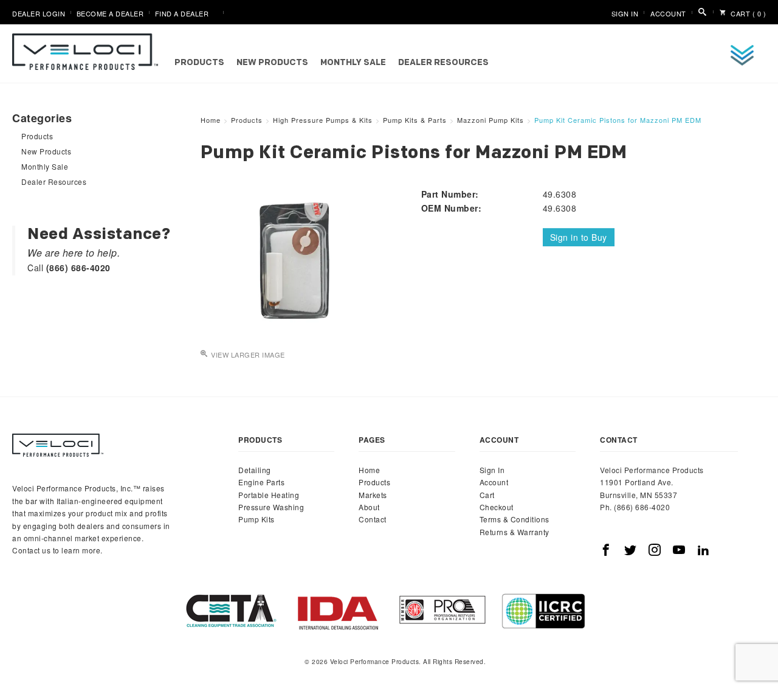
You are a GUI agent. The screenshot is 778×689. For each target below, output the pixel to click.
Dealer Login (38, 13)
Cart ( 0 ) (747, 13)
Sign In (625, 13)
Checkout (497, 507)
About (369, 507)
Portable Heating (268, 495)
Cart (487, 495)
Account (668, 13)
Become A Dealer (110, 13)
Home (369, 470)
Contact (373, 519)
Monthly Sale (353, 63)
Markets (373, 495)
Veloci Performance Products (88, 51)
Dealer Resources (443, 63)
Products (199, 63)
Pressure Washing (271, 507)
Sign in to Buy (578, 237)
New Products (272, 63)
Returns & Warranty (514, 532)
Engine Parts (261, 482)
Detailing (254, 470)
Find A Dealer (182, 13)
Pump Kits (256, 519)
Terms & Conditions (514, 519)
